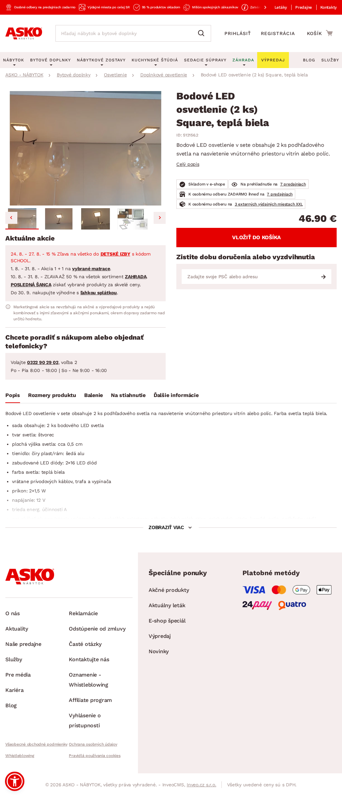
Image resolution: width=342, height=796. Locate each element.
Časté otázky (85, 644)
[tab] (12, 397)
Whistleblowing (19, 755)
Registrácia (278, 33)
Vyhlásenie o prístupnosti (85, 720)
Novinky (159, 651)
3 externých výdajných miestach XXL (269, 204)
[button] (22, 219)
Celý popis (187, 164)
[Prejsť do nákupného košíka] (320, 33)
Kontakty (328, 7)
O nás (12, 613)
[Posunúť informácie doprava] (260, 7)
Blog (309, 60)
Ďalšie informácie (176, 395)
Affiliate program (90, 700)
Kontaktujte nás (89, 659)
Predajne (303, 7)
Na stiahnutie (128, 395)
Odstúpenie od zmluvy (97, 629)
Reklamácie (83, 613)
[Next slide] (160, 218)
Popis (12, 395)
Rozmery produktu (52, 395)
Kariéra (14, 690)
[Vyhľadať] (202, 33)
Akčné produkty (169, 590)
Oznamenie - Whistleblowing (88, 680)
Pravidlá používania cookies (94, 755)
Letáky (281, 7)
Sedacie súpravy (205, 60)
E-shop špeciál (167, 621)
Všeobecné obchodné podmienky (36, 744)
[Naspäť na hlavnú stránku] (23, 33)
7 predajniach (293, 184)
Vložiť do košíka (256, 237)
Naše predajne (23, 644)
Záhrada (243, 60)
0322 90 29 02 (42, 362)
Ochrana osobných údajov (93, 744)
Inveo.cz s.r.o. (201, 784)
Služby (330, 60)
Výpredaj (160, 636)
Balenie (93, 395)
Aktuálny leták (167, 605)
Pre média (18, 675)
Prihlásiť (237, 33)
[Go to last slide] (11, 218)
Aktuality (16, 629)
